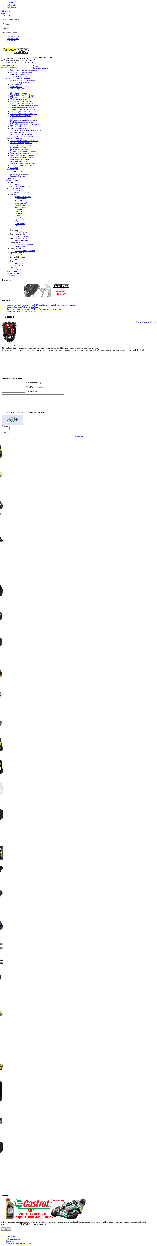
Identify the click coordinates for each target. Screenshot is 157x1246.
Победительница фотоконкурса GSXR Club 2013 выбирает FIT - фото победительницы (41, 305)
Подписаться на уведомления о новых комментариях (25, 412)
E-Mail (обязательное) (34, 387)
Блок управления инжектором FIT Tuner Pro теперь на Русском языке (34, 309)
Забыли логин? (13, 39)
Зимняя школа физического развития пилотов (25, 311)
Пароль (6, 24)
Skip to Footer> (11, 7)
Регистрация (12, 41)
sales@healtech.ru (7, 65)
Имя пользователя (10, 20)
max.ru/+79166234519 (25, 63)
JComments (79, 437)
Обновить (6, 426)
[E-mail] (153, 322)
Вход (3, 13)
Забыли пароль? (13, 37)
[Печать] (145, 322)
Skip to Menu (10, 3)
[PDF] (138, 322)
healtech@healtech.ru (9, 67)
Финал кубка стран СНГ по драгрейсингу (23, 307)
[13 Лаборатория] (9, 342)
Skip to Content (11, 5)
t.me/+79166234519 (8, 63)
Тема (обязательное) (33, 391)
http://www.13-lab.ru (9, 346)
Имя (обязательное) (33, 383)
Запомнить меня (9, 33)
